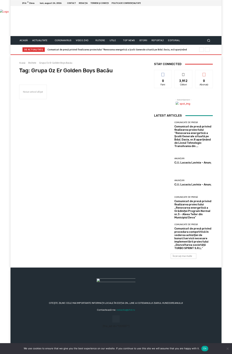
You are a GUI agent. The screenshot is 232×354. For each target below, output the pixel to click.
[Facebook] (206, 3)
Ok (204, 348)
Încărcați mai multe (182, 256)
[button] (208, 40)
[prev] (201, 49)
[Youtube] (210, 3)
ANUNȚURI (179, 159)
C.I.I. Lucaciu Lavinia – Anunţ (192, 162)
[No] (227, 348)
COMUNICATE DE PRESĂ (186, 122)
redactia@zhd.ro (126, 310)
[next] (207, 49)
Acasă (22, 62)
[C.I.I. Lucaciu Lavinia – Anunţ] (163, 161)
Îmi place (163, 72)
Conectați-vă (183, 72)
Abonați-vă (204, 72)
